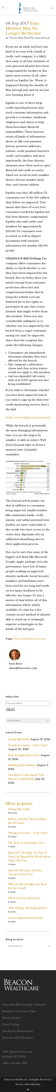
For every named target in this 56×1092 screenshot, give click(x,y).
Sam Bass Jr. (42, 37)
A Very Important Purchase (25, 917)
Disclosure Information (17, 1031)
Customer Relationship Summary (24, 1004)
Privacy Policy (11, 1017)
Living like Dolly (19, 739)
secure (41, 638)
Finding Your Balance (22, 765)
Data (17, 638)
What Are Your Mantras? (24, 898)
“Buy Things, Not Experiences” (28, 907)
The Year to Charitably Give (26, 842)
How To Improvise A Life (24, 755)
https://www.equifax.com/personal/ (28, 417)
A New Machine (31, 1084)
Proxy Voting (10, 1024)
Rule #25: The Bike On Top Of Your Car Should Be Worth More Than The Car (29, 856)
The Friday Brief (20, 37)
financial (28, 638)
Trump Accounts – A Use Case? (28, 745)
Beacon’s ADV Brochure (17, 1037)
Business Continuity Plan (18, 1011)
